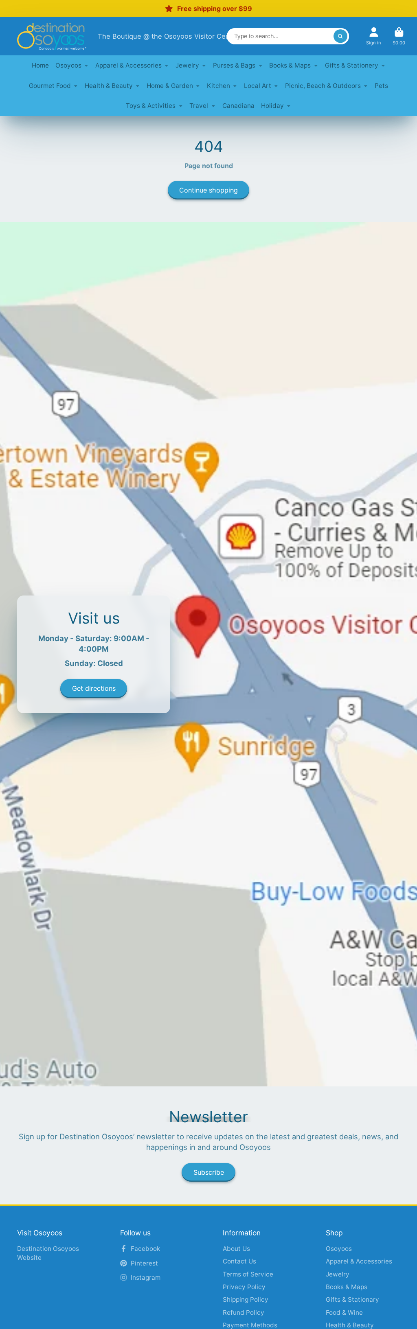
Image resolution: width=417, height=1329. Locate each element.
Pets (381, 86)
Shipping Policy (245, 1299)
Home (40, 65)
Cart (399, 36)
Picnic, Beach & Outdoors (323, 86)
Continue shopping (208, 190)
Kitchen (218, 86)
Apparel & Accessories (128, 65)
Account (373, 36)
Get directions (94, 688)
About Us (236, 1248)
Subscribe (208, 1172)
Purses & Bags (234, 65)
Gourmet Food (50, 86)
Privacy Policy (244, 1287)
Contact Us (239, 1261)
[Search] (340, 36)
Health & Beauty (109, 86)
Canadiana (238, 105)
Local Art (257, 86)
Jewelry (187, 65)
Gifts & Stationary (352, 1299)
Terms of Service (248, 1274)
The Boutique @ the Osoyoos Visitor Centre (168, 36)
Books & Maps (290, 65)
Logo (51, 36)
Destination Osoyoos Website (48, 1253)
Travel (198, 105)
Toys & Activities (151, 105)
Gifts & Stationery (351, 65)
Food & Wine (344, 1312)
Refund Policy (243, 1312)
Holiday (272, 105)
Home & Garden (170, 86)
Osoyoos (68, 65)
